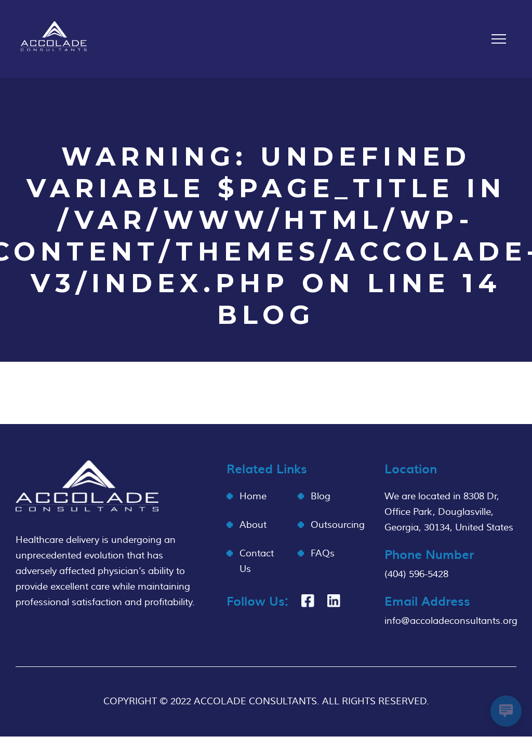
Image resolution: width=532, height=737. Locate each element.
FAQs (323, 553)
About (253, 525)
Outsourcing (338, 525)
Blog (320, 496)
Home (253, 496)
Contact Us (257, 561)
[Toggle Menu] (498, 39)
